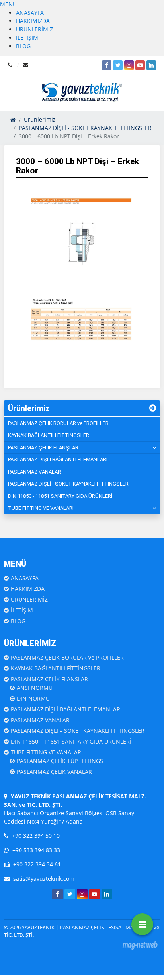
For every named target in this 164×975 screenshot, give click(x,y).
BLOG (23, 46)
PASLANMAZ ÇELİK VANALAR (54, 771)
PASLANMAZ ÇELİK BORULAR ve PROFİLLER (58, 423)
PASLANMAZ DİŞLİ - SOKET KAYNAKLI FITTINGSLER (68, 484)
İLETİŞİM (27, 37)
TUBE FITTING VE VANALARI (41, 508)
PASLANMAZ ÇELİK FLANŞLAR (43, 448)
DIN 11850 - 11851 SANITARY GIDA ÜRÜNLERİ (60, 496)
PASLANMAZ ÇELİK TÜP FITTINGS (60, 761)
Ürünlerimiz (28, 408)
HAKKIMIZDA (33, 21)
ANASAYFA (30, 12)
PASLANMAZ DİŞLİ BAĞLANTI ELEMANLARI (57, 459)
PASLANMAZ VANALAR (34, 472)
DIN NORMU (33, 698)
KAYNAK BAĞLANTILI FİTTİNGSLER (48, 435)
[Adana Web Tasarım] (140, 945)
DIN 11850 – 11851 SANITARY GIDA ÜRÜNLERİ (71, 741)
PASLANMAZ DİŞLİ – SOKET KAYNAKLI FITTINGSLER (77, 730)
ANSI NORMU (35, 687)
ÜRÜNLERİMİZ (34, 29)
